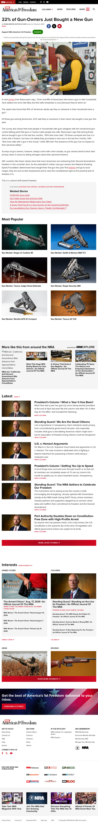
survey (11, 99)
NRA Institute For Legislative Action (61, 733)
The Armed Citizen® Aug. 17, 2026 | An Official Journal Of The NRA (24, 603)
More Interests (24, 565)
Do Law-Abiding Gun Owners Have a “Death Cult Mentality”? (38, 208)
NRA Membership (81, 732)
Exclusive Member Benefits (85, 735)
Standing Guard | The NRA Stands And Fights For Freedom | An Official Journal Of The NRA (71, 615)
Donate (33, 2)
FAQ (3, 738)
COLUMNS (80, 610)
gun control (32, 187)
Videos (28, 745)
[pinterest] (59, 24)
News (60, 9)
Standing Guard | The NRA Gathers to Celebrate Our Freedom (65, 486)
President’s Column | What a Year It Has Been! (63, 402)
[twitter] (54, 24)
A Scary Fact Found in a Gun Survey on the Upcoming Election (39, 204)
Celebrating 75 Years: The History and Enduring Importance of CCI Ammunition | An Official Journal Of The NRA (85, 370)
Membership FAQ (81, 738)
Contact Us (6, 735)
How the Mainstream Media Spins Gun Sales (31, 201)
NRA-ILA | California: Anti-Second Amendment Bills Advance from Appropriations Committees (11, 377)
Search (4, 745)
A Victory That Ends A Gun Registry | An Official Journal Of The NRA (61, 367)
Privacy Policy (6, 820)
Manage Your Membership (85, 742)
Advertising (6, 732)
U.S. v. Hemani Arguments (51, 444)
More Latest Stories (58, 542)
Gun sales (22, 187)
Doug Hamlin (71, 610)
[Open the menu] (87, 9)
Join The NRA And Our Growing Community (35, 809)
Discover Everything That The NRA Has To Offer (61, 809)
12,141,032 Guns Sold (20, 195)
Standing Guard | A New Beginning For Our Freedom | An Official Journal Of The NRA (73, 631)
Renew (25, 2)
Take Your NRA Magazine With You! (11, 807)
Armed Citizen (9, 570)
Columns (46, 9)
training (72, 167)
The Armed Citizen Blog (24, 607)
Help (3, 742)
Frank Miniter (58, 187)
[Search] (94, 9)
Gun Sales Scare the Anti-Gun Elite (26, 198)
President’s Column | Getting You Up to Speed (63, 466)
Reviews (55, 648)
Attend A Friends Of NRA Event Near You (85, 807)
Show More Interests (59, 679)
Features (71, 9)
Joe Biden (41, 187)
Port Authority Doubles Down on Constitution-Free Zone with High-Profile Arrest (64, 517)
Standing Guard (59, 610)
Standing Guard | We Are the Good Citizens (62, 422)
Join (20, 2)
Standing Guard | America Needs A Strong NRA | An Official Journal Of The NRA (72, 623)
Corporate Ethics (31, 820)
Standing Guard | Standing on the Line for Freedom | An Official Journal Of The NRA (73, 604)
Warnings (44, 820)
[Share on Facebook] (48, 24)
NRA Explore (55, 737)
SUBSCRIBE (13, 706)
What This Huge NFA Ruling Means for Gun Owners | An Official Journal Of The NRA (36, 367)
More (16, 397)
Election (49, 187)
